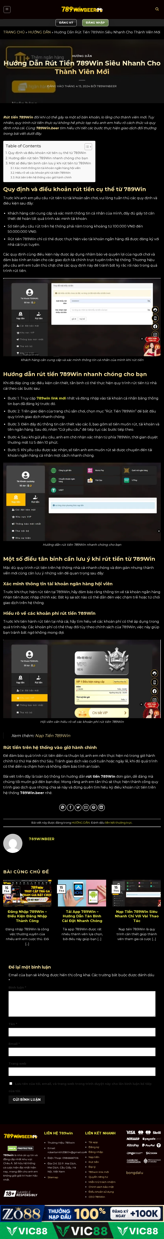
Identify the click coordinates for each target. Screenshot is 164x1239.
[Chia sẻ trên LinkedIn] (101, 807)
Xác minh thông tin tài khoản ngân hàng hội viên (48, 168)
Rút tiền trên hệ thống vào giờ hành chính (44, 177)
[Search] (157, 9)
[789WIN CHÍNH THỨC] (82, 10)
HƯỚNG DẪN (39, 32)
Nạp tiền (94, 1157)
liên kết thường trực (118, 822)
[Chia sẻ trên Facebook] (70, 807)
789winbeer (107, 86)
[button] (7, 9)
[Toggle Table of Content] (86, 146)
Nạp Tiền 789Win (52, 735)
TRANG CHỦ (14, 32)
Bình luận (17, 987)
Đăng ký (94, 1147)
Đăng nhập (96, 1152)
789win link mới (51, 398)
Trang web (17, 1064)
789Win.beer (47, 128)
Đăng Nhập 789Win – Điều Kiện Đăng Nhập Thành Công (27, 916)
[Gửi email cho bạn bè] (85, 807)
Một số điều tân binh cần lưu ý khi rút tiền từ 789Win (50, 163)
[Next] (155, 910)
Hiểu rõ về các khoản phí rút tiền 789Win (42, 172)
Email (14, 1044)
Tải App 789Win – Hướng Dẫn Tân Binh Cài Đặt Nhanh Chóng (82, 916)
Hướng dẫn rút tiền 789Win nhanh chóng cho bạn (48, 158)
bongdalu (134, 1173)
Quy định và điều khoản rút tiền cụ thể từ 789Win (47, 153)
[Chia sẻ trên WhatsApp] (62, 807)
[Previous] (9, 910)
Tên (13, 1024)
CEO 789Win (97, 1196)
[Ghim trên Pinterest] (93, 807)
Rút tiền (94, 1162)
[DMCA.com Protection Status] (21, 1148)
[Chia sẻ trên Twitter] (78, 807)
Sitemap (53, 1177)
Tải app (93, 1142)
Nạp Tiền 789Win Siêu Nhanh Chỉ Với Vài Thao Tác (137, 916)
